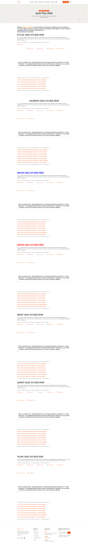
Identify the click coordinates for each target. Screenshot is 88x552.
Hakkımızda (36, 531)
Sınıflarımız (36, 533)
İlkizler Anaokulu (42, 550)
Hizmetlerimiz (36, 535)
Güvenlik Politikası (37, 537)
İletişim (35, 539)
